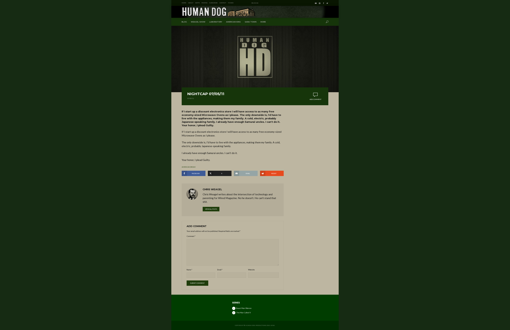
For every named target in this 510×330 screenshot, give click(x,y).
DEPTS (197, 3)
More (263, 22)
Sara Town (250, 22)
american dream (189, 167)
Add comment (315, 99)
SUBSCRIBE (213, 3)
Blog (184, 22)
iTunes (230, 3)
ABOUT (190, 3)
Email (219, 270)
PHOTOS (204, 3)
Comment (191, 236)
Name (189, 270)
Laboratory (215, 22)
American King (233, 22)
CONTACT (223, 3)
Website (251, 270)
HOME (184, 3)
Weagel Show (198, 22)
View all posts (211, 209)
